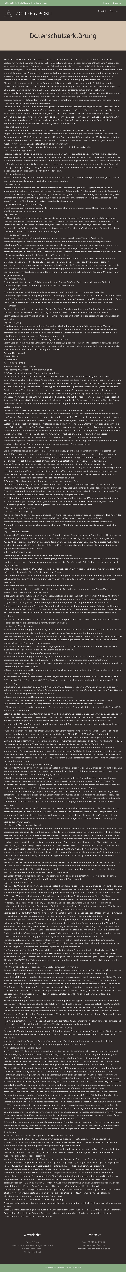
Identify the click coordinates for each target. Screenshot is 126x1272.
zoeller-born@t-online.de (23, 366)
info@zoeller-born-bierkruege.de (34, 3)
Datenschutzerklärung (69, 1268)
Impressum (50, 1268)
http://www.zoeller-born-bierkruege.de (32, 370)
